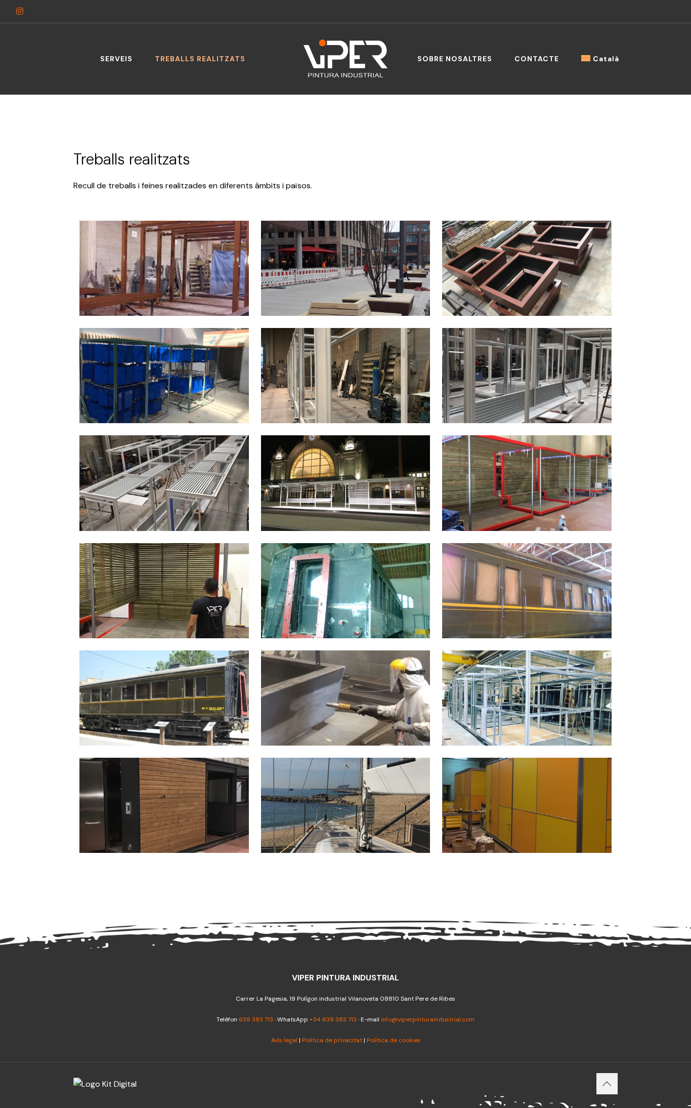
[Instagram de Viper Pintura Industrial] (19, 11)
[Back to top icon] (607, 1083)
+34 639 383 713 (333, 1019)
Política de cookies (393, 1040)
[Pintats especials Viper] (345, 58)
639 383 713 (256, 1019)
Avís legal (284, 1040)
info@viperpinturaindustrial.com (427, 1019)
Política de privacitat (332, 1040)
